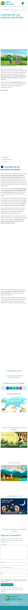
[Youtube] (19, 608)
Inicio (2, 9)
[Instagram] (16, 608)
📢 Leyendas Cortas (9, 9)
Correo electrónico (6, 567)
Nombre (3, 561)
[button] (23, 3)
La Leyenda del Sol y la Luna (14, 496)
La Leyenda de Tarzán (14, 462)
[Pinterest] (14, 608)
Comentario (4, 544)
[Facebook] (8, 608)
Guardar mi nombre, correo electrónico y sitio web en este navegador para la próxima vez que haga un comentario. (14, 580)
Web (2, 572)
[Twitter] (11, 608)
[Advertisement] (14, 35)
